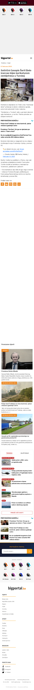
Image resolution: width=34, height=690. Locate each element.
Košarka (4, 626)
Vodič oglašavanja (15, 682)
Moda (3, 652)
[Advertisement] (17, 36)
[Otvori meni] (31, 58)
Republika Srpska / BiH (8, 601)
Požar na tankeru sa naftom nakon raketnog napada (21, 504)
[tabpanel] (17, 485)
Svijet (8, 63)
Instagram (8, 669)
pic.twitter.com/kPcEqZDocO (12, 151)
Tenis (3, 628)
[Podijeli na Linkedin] (6, 184)
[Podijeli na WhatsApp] (15, 184)
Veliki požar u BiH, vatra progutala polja (20, 461)
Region (4, 604)
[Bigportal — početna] (7, 58)
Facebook (7, 666)
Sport (4, 619)
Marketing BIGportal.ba (23, 679)
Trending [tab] (9, 453)
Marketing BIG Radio (10, 679)
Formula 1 (5, 635)
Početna (3, 63)
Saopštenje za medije (8, 614)
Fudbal (4, 623)
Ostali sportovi (6, 640)
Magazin (5, 645)
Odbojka (4, 630)
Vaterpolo (5, 638)
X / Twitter (8, 672)
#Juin (22, 149)
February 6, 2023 (9, 156)
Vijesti (4, 594)
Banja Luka (5, 599)
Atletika (4, 633)
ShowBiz (4, 655)
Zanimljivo (5, 657)
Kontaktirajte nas (26, 682)
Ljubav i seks (5, 650)
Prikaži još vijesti (17, 512)
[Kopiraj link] (19, 184)
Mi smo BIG (6, 682)
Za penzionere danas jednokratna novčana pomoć (21, 482)
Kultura (4, 611)
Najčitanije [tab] (25, 453)
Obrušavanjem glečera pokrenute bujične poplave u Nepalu (21, 494)
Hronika (4, 609)
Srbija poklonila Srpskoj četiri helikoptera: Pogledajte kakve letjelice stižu (22, 473)
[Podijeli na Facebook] (2, 184)
